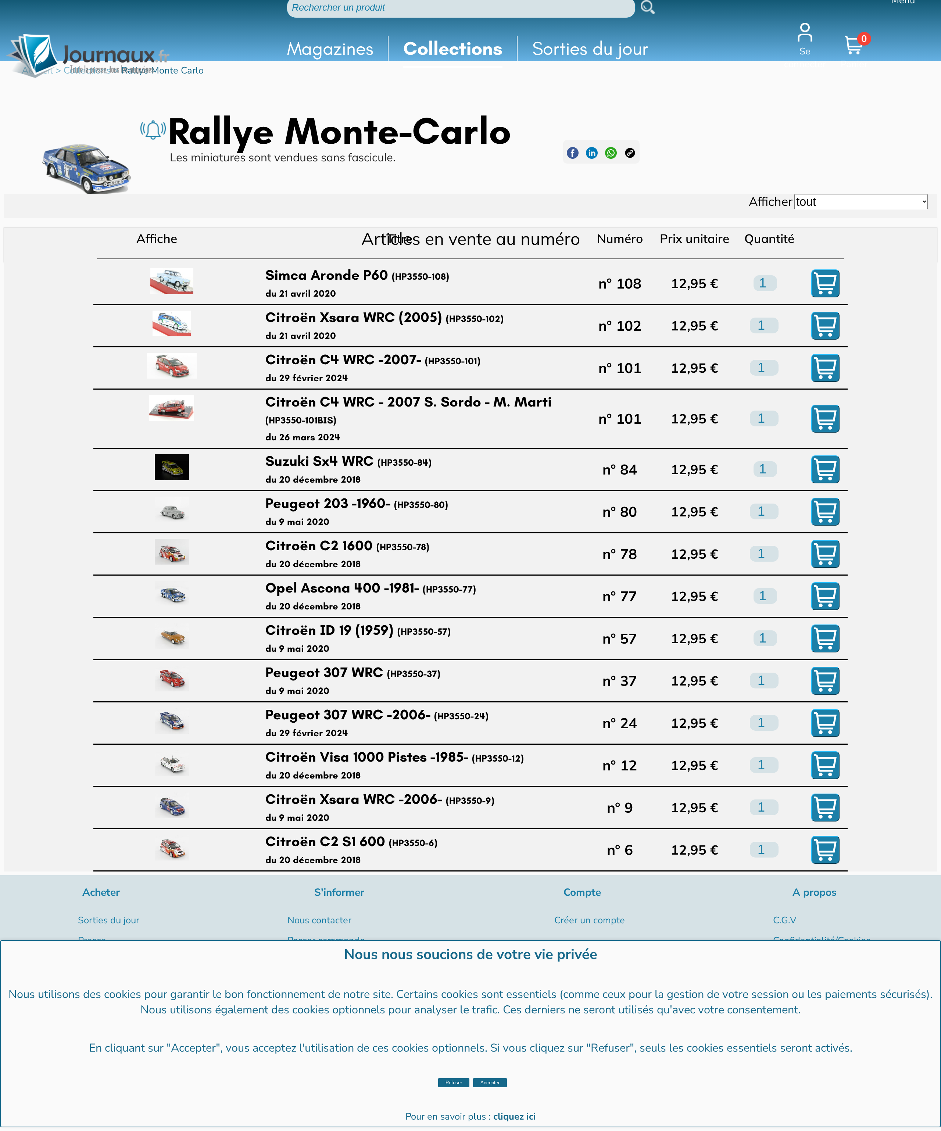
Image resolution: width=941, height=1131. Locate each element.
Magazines (330, 48)
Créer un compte (589, 920)
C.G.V (785, 920)
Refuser (454, 1082)
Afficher (770, 201)
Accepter (490, 1082)
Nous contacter (319, 920)
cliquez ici (514, 1116)
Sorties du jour (590, 48)
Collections (452, 48)
